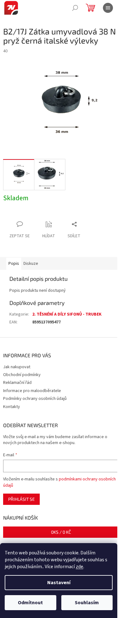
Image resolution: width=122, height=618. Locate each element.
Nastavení (58, 582)
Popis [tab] (13, 263)
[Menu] (108, 8)
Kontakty (11, 407)
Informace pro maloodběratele (32, 391)
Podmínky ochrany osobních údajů (35, 398)
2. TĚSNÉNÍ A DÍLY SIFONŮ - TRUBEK (67, 314)
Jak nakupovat (16, 367)
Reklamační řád (17, 383)
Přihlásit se (21, 499)
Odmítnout (30, 602)
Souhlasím (87, 602)
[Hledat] (75, 8)
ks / (61, 532)
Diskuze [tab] (30, 263)
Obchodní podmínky (22, 375)
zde (79, 566)
